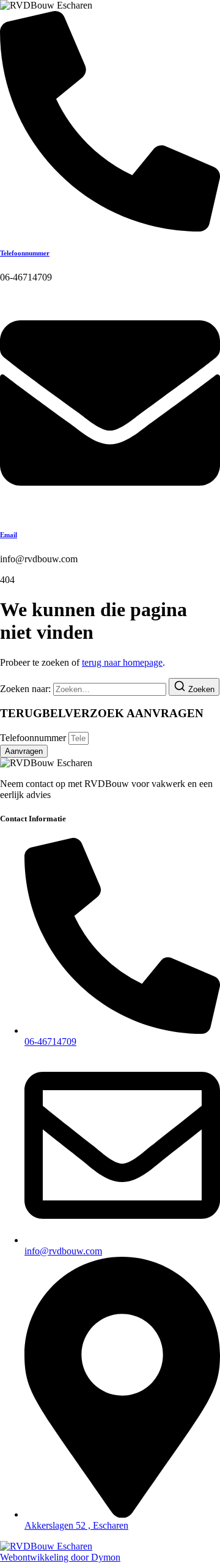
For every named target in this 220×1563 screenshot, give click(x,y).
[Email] (110, 510)
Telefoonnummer (25, 253)
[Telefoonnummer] (110, 228)
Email (8, 534)
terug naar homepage (122, 662)
